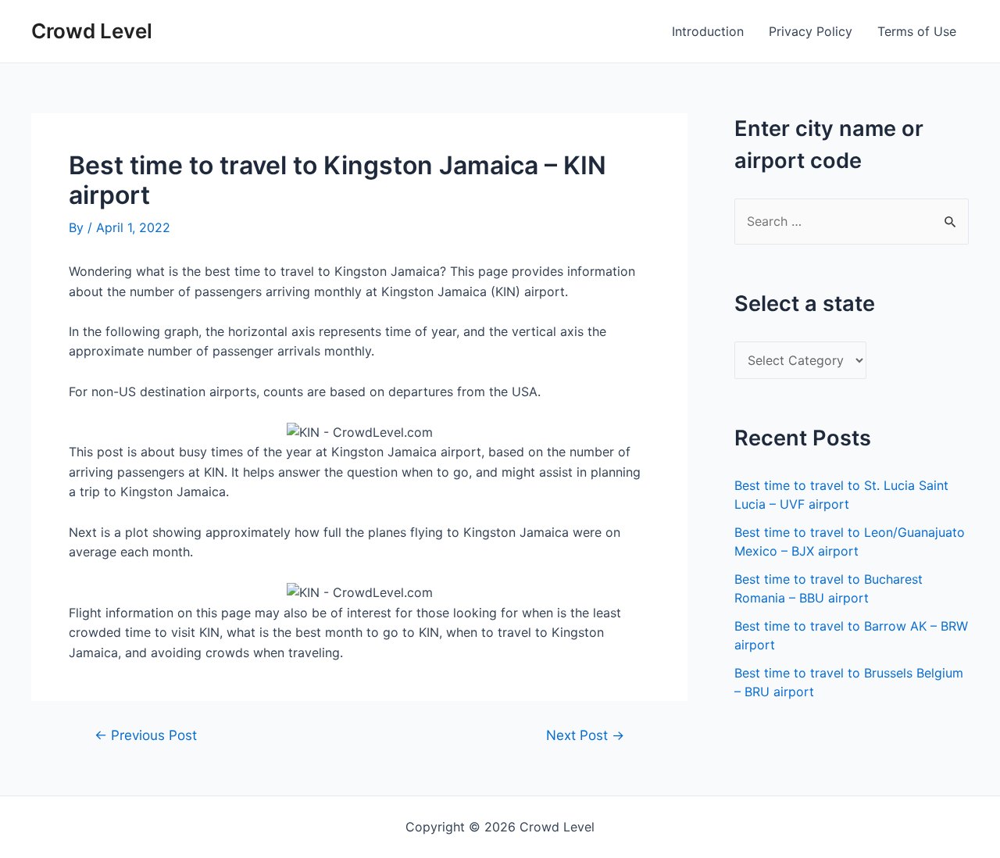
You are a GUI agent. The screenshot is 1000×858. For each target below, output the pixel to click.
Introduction (708, 31)
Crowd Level (91, 31)
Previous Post (146, 735)
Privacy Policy (810, 31)
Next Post (585, 735)
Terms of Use (916, 31)
